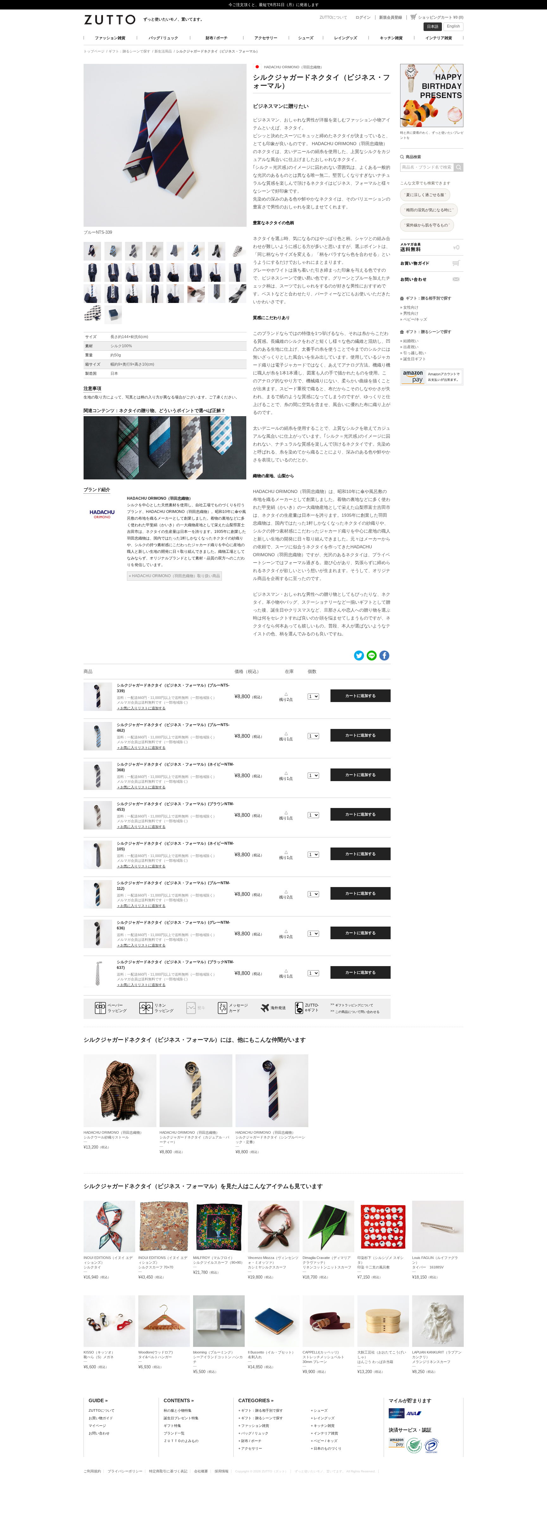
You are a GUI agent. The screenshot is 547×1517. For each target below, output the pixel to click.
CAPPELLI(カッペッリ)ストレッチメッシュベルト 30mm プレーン (325, 1357)
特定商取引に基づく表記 (168, 1471)
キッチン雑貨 (391, 38)
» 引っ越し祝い (413, 353)
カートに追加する (360, 696)
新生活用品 (163, 51)
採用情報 (222, 1471)
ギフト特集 (172, 1426)
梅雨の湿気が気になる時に (429, 210)
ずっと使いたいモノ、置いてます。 (173, 19)
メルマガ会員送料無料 (431, 247)
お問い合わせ (431, 279)
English (453, 26)
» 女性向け (409, 307)
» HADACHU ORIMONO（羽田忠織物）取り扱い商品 (174, 576)
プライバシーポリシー (125, 1471)
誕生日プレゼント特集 (181, 1418)
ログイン (363, 17)
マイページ (97, 1426)
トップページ (94, 51)
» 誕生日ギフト (413, 359)
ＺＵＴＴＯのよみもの (181, 1441)
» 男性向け (409, 313)
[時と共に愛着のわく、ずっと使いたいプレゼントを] (431, 62)
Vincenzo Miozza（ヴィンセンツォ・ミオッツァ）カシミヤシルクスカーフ (273, 1262)
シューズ (305, 38)
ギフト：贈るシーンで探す (129, 51)
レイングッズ (345, 38)
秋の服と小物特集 (178, 1410)
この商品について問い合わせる (357, 1012)
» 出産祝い (409, 347)
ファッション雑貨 (110, 38)
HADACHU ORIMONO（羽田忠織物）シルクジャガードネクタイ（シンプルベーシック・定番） (270, 1137)
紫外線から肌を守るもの (427, 225)
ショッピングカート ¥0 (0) (440, 17)
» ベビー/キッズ (413, 319)
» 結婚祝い (409, 341)
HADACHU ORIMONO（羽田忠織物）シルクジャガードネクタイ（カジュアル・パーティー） (194, 1137)
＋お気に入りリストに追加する (141, 708)
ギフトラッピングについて (354, 1005)
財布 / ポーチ (217, 38)
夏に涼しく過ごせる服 (425, 195)
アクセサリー (266, 38)
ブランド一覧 (174, 1433)
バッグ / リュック (163, 38)
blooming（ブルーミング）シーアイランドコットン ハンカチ (218, 1357)
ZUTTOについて (333, 17)
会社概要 (201, 1471)
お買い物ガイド (431, 263)
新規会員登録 (390, 17)
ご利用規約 (92, 1471)
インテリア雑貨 (438, 38)
